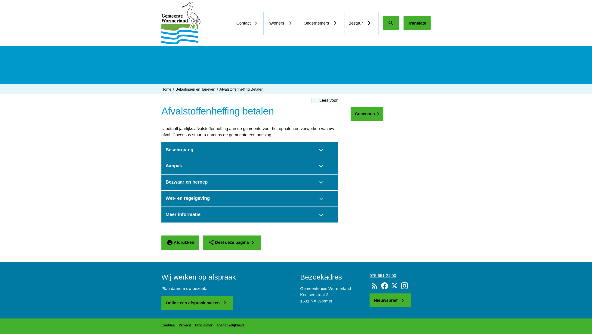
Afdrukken (184, 242)
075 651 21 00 (383, 275)
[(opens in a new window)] (384, 286)
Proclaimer (204, 325)
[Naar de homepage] (181, 23)
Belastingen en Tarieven (195, 89)
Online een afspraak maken (193, 303)
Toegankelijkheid (230, 325)
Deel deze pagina (232, 242)
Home (166, 89)
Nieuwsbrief (386, 300)
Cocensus (365, 113)
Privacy (185, 325)
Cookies (168, 325)
